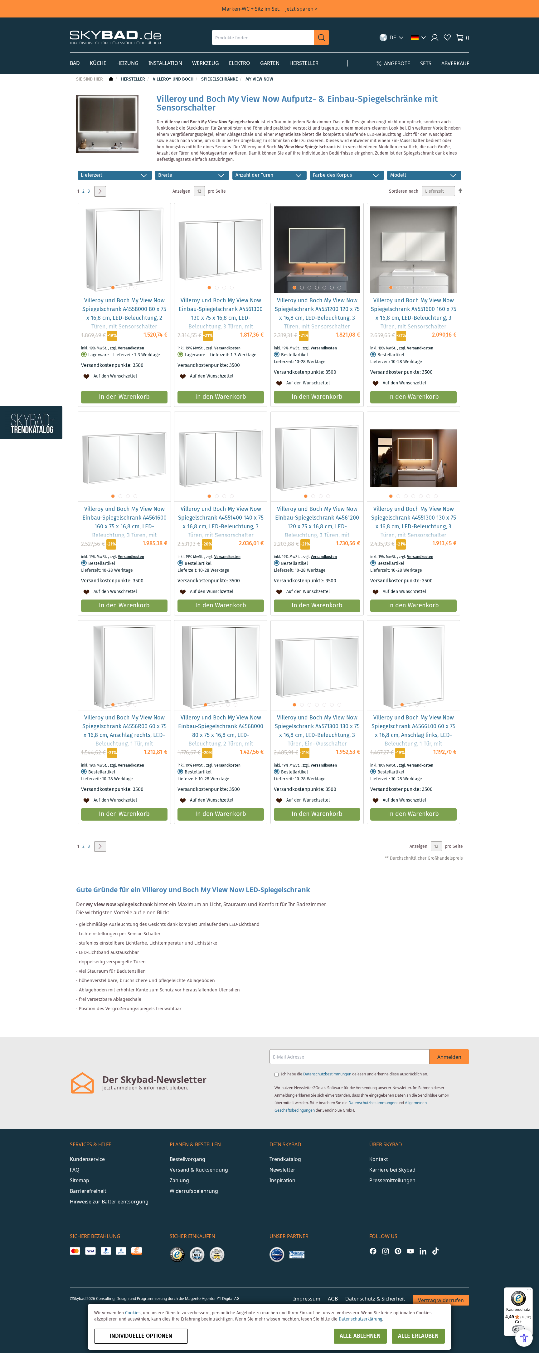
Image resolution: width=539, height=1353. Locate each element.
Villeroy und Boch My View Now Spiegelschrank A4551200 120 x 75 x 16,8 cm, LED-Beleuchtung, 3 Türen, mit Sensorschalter (317, 313)
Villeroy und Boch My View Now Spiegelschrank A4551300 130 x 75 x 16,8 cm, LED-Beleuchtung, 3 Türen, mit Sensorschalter (413, 522)
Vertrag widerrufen (441, 1300)
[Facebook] (373, 1251)
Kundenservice (87, 1159)
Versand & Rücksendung (199, 1169)
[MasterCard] (75, 1251)
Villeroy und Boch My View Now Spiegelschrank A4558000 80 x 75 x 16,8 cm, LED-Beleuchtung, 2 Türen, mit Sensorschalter (124, 313)
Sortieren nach (403, 191)
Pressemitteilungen (392, 1180)
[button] (392, 37)
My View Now (259, 79)
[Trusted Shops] (177, 1254)
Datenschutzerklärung (360, 1319)
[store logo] (115, 37)
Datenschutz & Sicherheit (375, 1298)
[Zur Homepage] (110, 79)
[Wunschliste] (447, 37)
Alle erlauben (418, 1336)
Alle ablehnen (360, 1336)
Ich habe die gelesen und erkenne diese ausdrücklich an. (354, 1074)
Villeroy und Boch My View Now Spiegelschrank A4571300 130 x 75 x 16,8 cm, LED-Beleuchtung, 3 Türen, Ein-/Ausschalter (317, 731)
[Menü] (529, 1291)
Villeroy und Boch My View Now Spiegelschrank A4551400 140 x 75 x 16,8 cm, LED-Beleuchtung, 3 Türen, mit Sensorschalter (221, 522)
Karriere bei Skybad (392, 1169)
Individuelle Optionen (141, 1336)
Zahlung (179, 1180)
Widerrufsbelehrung (194, 1191)
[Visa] (90, 1251)
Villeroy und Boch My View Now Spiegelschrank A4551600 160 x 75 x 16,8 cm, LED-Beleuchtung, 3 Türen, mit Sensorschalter (413, 313)
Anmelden (449, 1057)
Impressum (306, 1298)
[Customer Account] (435, 37)
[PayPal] (106, 1251)
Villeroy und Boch (174, 79)
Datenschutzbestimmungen (327, 1074)
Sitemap (79, 1180)
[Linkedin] (423, 1251)
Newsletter (282, 1169)
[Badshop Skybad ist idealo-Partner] (277, 1254)
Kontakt (378, 1159)
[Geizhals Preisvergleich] (296, 1254)
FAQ (75, 1169)
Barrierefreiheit (88, 1191)
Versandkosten (131, 348)
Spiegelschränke (220, 79)
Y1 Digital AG (228, 1298)
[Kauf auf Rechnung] (136, 1251)
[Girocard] (121, 1251)
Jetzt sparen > (301, 8)
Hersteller (133, 79)
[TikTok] (435, 1251)
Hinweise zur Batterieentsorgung (109, 1201)
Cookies (133, 1313)
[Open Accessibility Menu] (524, 1338)
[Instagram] (385, 1251)
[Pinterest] (398, 1251)
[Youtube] (410, 1251)
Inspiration (282, 1180)
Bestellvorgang (187, 1159)
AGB (333, 1298)
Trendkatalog (285, 1159)
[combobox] (263, 37)
